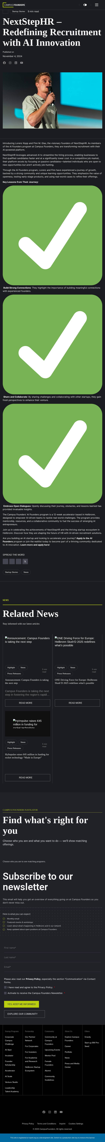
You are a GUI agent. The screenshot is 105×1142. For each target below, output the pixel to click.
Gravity (88, 1037)
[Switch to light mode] (85, 5)
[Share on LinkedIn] (12, 561)
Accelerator (10, 1071)
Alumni (48, 1071)
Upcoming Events (52, 1050)
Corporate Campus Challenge (9, 1040)
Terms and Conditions (46, 1124)
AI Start (8, 1050)
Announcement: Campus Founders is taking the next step (27, 681)
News (67, 1058)
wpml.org (32, 1138)
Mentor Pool (50, 1055)
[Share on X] (25, 561)
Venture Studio (11, 1082)
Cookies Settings (76, 1124)
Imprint (62, 1124)
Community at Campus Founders (51, 1040)
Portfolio (68, 1052)
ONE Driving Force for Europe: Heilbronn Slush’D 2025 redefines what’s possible (76, 681)
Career (68, 1046)
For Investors (31, 1052)
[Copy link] (5, 561)
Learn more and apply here (34, 544)
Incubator (9, 1055)
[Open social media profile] (4, 63)
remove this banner (87, 1138)
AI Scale (8, 1076)
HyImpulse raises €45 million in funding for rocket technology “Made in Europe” (27, 756)
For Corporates (31, 1046)
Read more (25, 703)
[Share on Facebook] (18, 561)
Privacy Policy (28, 1124)
